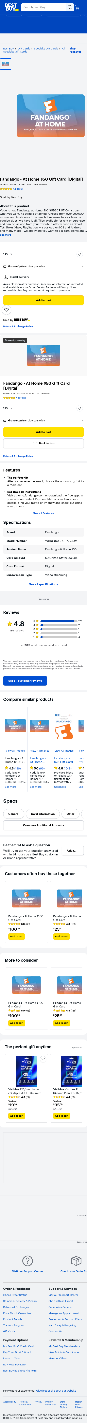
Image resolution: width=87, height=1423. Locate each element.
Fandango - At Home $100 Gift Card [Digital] (39, 760)
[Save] (6, 310)
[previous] (6, 671)
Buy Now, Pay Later (15, 1364)
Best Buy (8, 48)
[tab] (13, 814)
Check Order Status (15, 1295)
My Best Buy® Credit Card (18, 1346)
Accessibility (9, 1401)
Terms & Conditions (25, 1403)
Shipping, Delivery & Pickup (20, 1301)
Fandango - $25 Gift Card (63, 760)
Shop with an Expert (61, 1301)
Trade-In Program (13, 1325)
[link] (25, 681)
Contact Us (55, 1331)
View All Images (15, 750)
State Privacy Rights (63, 1404)
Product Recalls (12, 1319)
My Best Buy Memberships (64, 1346)
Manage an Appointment (64, 1313)
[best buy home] (12, 7)
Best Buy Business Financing (20, 1370)
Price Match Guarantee (17, 1313)
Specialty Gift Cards (46, 48)
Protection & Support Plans (65, 1319)
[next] (80, 671)
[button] (80, 254)
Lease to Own (11, 1358)
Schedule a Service (60, 1307)
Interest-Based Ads (50, 1403)
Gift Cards (24, 48)
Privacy (38, 1401)
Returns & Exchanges (16, 1307)
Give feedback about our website (56, 1390)
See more (5, 235)
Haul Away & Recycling (62, 1325)
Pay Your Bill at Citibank (17, 1352)
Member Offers (58, 1358)
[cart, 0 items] (77, 7)
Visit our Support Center (63, 1295)
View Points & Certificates (64, 1352)
